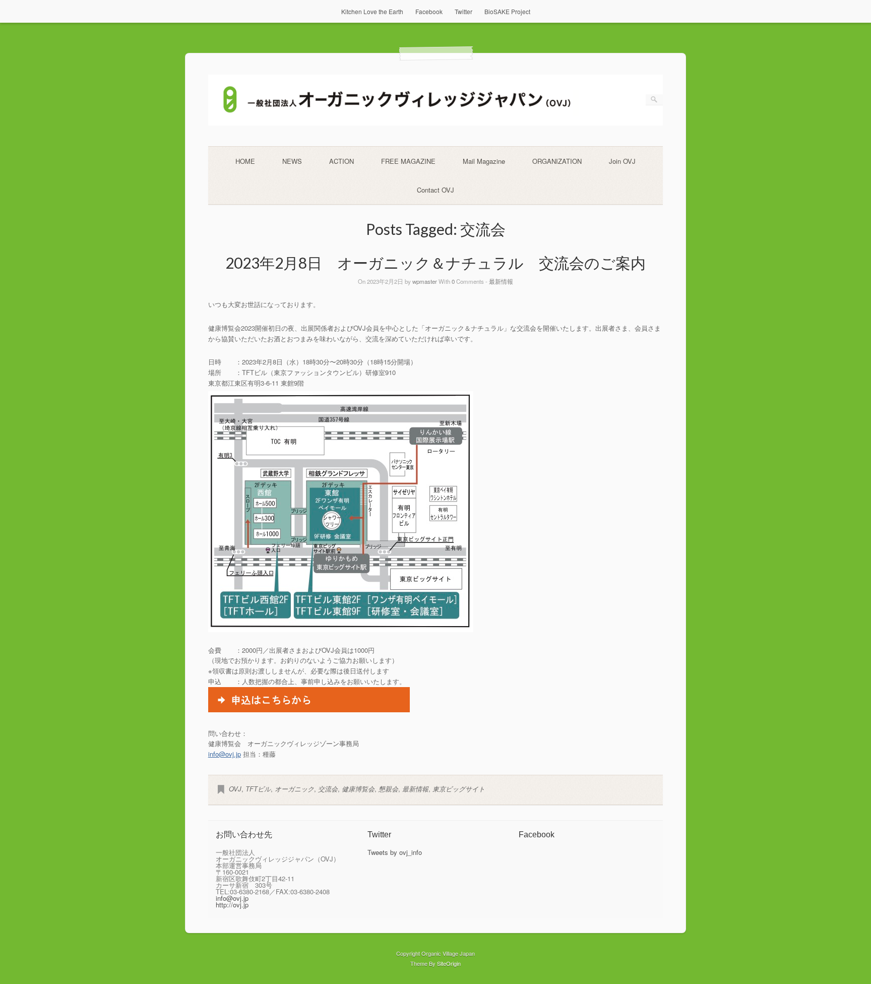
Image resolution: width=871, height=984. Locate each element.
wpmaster (424, 281)
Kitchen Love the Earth (372, 11)
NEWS (292, 161)
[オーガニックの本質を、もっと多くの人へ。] (435, 123)
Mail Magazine (484, 161)
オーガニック (294, 788)
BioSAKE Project (507, 11)
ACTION (341, 161)
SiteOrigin (449, 963)
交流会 (328, 788)
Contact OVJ (435, 190)
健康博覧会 (358, 788)
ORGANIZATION (557, 161)
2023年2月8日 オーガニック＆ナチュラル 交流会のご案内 (435, 263)
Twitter (463, 11)
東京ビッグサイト (458, 788)
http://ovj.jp (232, 904)
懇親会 (388, 788)
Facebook (429, 11)
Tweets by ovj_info (394, 852)
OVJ (235, 788)
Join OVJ (622, 161)
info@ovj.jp (224, 754)
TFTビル (258, 788)
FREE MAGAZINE (408, 161)
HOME (245, 161)
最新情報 (501, 281)
